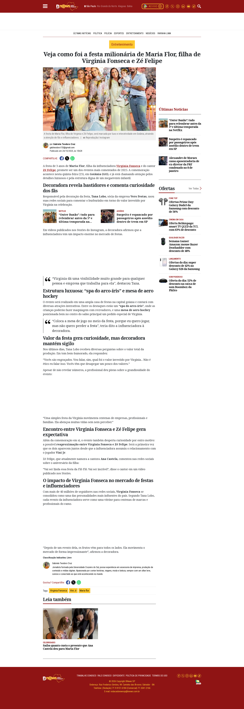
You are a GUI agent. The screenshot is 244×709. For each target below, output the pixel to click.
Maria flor (84, 590)
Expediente (119, 675)
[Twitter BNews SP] (172, 6)
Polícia (108, 33)
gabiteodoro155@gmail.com (62, 147)
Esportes (119, 33)
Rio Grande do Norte (107, 6)
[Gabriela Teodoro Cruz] (46, 145)
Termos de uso (159, 675)
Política (97, 33)
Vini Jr (73, 590)
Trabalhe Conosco (86, 675)
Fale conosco (104, 675)
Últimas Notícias (82, 33)
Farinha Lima (164, 33)
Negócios (150, 33)
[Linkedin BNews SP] (183, 6)
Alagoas (122, 6)
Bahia (129, 6)
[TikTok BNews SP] (193, 6)
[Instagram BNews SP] (178, 6)
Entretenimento (134, 33)
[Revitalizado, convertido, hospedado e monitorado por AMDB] (198, 681)
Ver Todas (194, 188)
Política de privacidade (138, 675)
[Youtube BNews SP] (188, 6)
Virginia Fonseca (58, 590)
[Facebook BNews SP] (167, 6)
